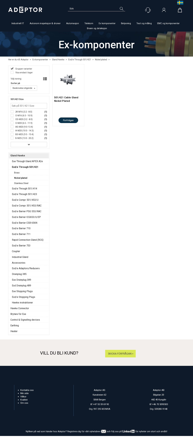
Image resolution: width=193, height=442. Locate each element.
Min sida (24, 393)
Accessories (18, 262)
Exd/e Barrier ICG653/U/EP (26, 217)
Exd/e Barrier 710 (21, 228)
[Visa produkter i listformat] (44, 79)
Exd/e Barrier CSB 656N (24, 222)
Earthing (14, 325)
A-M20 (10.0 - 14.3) (24, 130)
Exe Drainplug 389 (21, 279)
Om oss (24, 403)
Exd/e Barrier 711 (21, 234)
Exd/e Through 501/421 (79, 59)
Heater (13, 331)
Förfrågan (68, 120)
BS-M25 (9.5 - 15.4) (24, 134)
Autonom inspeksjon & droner (45, 23)
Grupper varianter (23, 69)
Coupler (16, 251)
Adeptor (24, 59)
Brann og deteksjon (97, 28)
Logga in (164, 10)
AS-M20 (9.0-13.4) (24, 127)
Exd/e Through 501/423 (24, 194)
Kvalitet (24, 399)
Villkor (23, 396)
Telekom (88, 23)
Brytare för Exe (18, 314)
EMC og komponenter (168, 23)
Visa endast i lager (24, 72)
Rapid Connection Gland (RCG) (27, 239)
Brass (17, 172)
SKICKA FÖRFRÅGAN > (120, 353)
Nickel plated (101, 59)
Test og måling (144, 23)
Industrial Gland (20, 257)
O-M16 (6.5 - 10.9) (23, 115)
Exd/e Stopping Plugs (23, 297)
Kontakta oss (27, 390)
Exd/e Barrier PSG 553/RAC (26, 211)
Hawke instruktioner (22, 302)
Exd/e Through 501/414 (24, 188)
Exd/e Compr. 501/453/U (25, 199)
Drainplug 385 (19, 274)
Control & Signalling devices (25, 319)
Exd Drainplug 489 (21, 285)
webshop (124, 439)
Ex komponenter (107, 23)
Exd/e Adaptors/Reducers (26, 268)
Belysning (126, 23)
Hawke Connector (19, 308)
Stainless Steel (21, 183)
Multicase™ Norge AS (154, 439)
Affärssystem (109, 439)
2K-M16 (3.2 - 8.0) (23, 112)
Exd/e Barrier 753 (21, 245)
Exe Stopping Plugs (22, 291)
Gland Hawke (58, 59)
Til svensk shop (179, 3)
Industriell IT (17, 23)
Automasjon (72, 23)
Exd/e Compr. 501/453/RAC (26, 205)
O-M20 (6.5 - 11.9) (23, 123)
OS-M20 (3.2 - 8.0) (24, 119)
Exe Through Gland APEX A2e (27, 161)
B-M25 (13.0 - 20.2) (24, 138)
